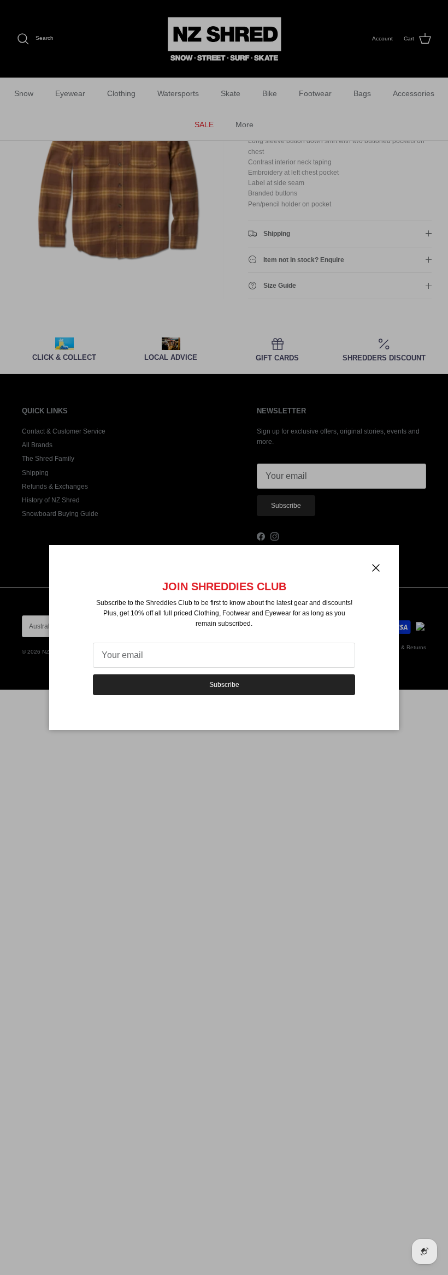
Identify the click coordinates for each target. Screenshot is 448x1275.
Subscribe (224, 685)
